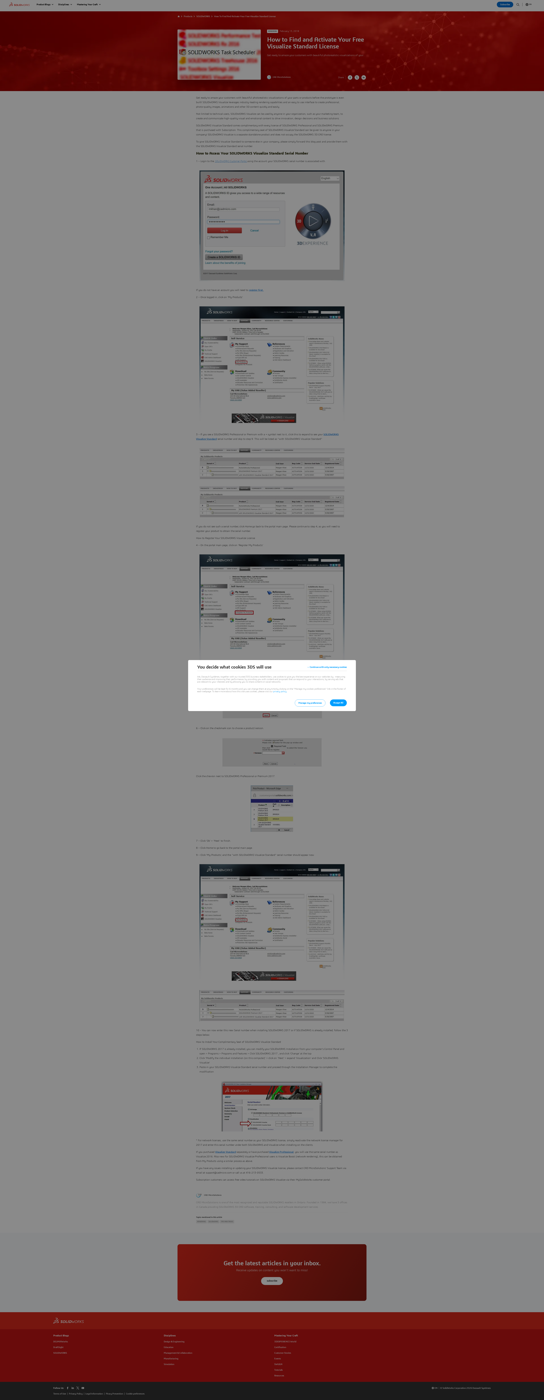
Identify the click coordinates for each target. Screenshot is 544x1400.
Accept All (338, 703)
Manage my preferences (310, 703)
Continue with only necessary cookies (328, 667)
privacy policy (279, 691)
